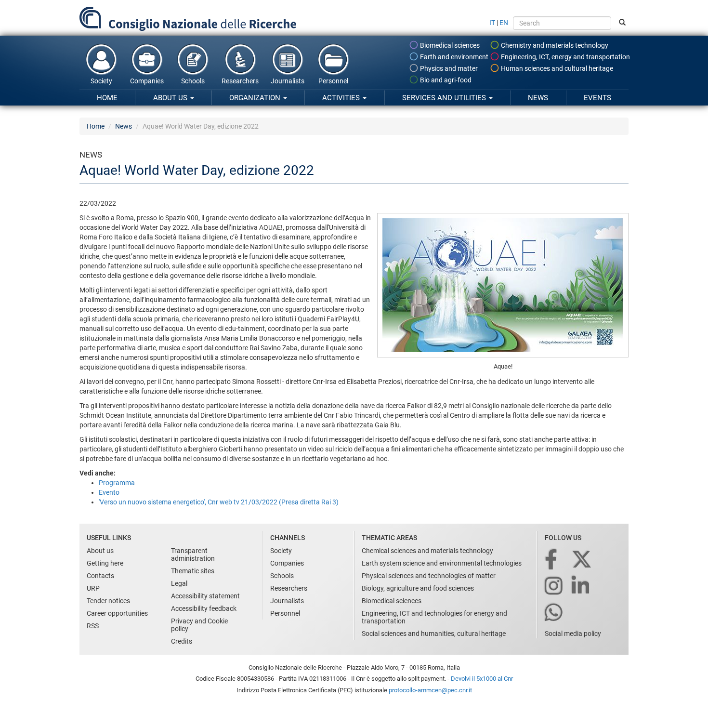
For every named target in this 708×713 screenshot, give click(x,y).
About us (171, 97)
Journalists (287, 81)
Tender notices (108, 601)
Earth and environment (453, 57)
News (538, 97)
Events (597, 97)
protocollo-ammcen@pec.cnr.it (430, 690)
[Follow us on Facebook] (552, 560)
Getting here (105, 563)
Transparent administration (193, 554)
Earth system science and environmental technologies (442, 563)
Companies (147, 81)
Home (107, 97)
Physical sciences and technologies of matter (429, 576)
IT (492, 22)
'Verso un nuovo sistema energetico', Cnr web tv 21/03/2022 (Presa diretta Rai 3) (219, 502)
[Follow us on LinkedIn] (581, 586)
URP (93, 588)
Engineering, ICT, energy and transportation (564, 57)
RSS (93, 626)
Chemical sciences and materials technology (427, 551)
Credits (181, 641)
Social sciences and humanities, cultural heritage (434, 633)
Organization (255, 97)
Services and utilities (445, 97)
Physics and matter (448, 68)
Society (101, 81)
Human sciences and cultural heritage (556, 68)
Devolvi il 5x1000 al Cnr (482, 678)
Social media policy (573, 633)
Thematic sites (192, 571)
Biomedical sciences (449, 45)
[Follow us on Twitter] (582, 560)
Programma (117, 483)
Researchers (240, 81)
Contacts (100, 576)
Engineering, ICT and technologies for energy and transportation (434, 617)
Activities (342, 97)
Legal (179, 583)
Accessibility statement (205, 596)
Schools (193, 81)
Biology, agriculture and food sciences (418, 588)
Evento (109, 492)
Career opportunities (117, 613)
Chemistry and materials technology (553, 45)
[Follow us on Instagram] (554, 586)
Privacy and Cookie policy (199, 625)
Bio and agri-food (445, 80)
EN (503, 22)
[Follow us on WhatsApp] (554, 613)
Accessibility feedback (203, 608)
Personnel (333, 81)
